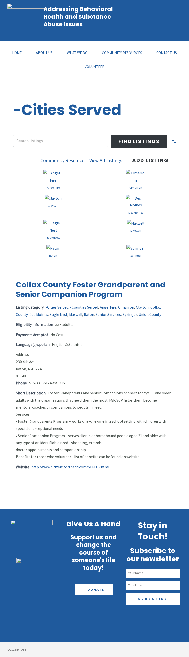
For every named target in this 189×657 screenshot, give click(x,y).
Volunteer (94, 66)
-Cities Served (57, 307)
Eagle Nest (53, 237)
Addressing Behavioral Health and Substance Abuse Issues (78, 16)
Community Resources (122, 53)
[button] (94, 590)
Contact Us (166, 53)
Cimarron (135, 187)
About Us (44, 53)
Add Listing (150, 160)
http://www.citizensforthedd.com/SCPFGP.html (70, 467)
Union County (150, 314)
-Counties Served (84, 307)
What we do (77, 53)
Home (17, 53)
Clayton (53, 205)
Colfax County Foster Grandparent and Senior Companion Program (90, 289)
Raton (53, 255)
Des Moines (135, 212)
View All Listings (105, 160)
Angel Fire (53, 187)
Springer (135, 255)
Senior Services (108, 314)
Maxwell (135, 231)
